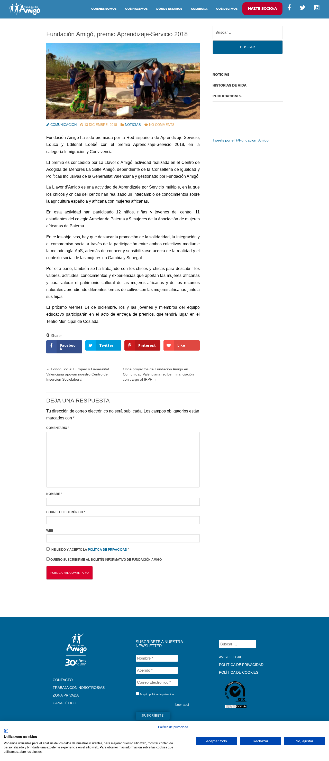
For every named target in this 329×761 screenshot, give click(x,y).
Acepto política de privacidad (157, 694)
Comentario (57, 428)
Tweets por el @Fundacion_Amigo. (241, 140)
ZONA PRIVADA (66, 695)
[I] (317, 9)
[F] (289, 9)
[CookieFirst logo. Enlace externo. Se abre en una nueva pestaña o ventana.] (6, 731)
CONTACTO (63, 680)
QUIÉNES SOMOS (103, 9)
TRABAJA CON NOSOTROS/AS (79, 687)
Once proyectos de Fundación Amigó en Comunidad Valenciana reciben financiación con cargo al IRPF (158, 374)
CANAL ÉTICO (64, 703)
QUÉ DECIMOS (226, 9)
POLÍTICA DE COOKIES (238, 672)
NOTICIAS (221, 74)
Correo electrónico (65, 512)
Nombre (54, 494)
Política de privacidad (108, 549)
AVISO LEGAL (230, 657)
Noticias (133, 125)
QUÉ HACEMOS (136, 9)
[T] (302, 9)
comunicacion (63, 125)
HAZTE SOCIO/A (262, 8)
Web (49, 530)
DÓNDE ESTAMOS (169, 9)
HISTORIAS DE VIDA (229, 85)
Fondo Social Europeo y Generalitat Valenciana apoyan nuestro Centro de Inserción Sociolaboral (77, 374)
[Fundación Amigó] (24, 9)
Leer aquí (182, 705)
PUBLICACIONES (227, 96)
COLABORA (199, 9)
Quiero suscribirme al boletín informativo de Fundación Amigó (106, 559)
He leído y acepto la (90, 549)
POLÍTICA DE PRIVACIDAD (241, 665)
